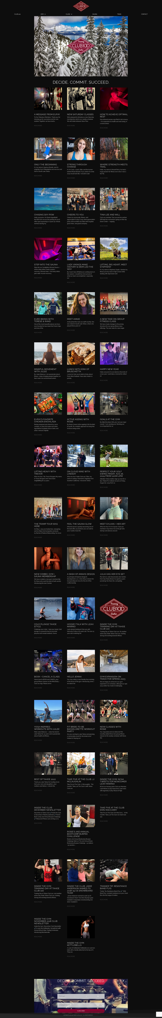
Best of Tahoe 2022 (45, 779)
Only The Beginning (45, 164)
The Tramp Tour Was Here (46, 525)
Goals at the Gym (110, 419)
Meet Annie (73, 319)
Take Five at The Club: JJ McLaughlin (80, 780)
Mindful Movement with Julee (45, 370)
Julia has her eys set (112, 574)
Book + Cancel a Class (47, 676)
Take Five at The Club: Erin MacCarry (112, 808)
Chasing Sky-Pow (44, 214)
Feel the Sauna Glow (79, 524)
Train (119, 14)
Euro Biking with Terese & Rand (44, 320)
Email (59, 1001)
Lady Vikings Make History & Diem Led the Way (80, 266)
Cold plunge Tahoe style (45, 625)
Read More (38, 125)
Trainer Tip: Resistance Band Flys (113, 887)
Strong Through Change (77, 165)
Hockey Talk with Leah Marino (80, 625)
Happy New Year (109, 369)
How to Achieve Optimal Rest (114, 115)
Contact (144, 14)
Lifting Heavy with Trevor (45, 472)
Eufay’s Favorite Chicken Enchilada (45, 420)
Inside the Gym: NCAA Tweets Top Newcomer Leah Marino (113, 781)
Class (68, 14)
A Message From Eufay (47, 114)
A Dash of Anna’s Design (81, 574)
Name (59, 992)
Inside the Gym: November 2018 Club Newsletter (45, 921)
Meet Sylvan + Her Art (113, 524)
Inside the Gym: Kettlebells (75, 944)
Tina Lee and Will (110, 214)
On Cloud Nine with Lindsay (78, 472)
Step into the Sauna (46, 264)
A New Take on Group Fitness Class (112, 320)
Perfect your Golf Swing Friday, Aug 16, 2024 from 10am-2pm (112, 473)
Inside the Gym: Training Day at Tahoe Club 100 (112, 626)
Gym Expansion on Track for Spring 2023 (112, 677)
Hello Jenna (74, 676)
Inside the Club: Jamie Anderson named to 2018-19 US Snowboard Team (80, 889)
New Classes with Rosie (110, 728)
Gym (42, 14)
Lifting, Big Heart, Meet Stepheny (113, 265)
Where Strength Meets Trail (114, 165)
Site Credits (96, 1015)
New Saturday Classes (80, 114)
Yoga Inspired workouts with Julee (46, 728)
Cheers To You (75, 214)
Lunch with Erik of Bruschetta (78, 370)
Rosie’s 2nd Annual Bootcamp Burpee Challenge (78, 833)
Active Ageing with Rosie (78, 420)
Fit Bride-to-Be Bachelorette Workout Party (81, 729)
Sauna (94, 14)
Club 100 (17, 14)
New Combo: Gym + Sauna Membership (45, 575)
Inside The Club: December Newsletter (47, 808)
